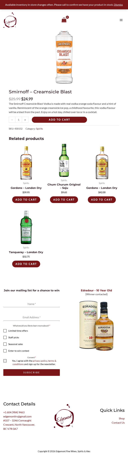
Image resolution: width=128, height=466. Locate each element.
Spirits (39, 128)
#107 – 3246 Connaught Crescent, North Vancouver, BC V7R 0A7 (19, 424)
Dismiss (118, 4)
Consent (31, 357)
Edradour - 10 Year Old (96, 290)
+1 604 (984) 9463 (13, 412)
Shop (122, 418)
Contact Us (118, 422)
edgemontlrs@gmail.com (17, 416)
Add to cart (59, 119)
